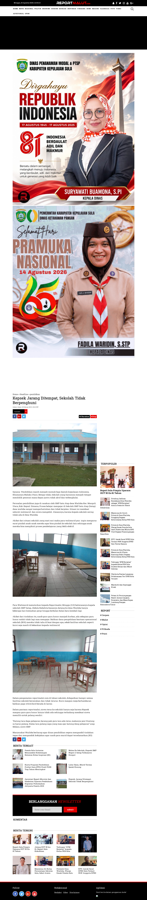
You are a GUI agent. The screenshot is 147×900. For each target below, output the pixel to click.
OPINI (27, 13)
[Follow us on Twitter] (21, 893)
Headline (24, 394)
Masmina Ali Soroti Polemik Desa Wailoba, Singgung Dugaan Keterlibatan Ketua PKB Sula (122, 516)
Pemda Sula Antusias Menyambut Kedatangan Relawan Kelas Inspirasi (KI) (37, 752)
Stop (94, 416)
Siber (65, 892)
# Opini (104, 624)
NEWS (21, 9)
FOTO (112, 9)
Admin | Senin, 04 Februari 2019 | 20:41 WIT (25, 407)
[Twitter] (24, 416)
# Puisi (103, 633)
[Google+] (19, 416)
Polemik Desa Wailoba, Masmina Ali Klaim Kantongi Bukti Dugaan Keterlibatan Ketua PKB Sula (122, 553)
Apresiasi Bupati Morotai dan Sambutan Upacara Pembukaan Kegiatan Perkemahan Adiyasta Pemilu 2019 (38, 782)
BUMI (88, 9)
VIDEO (118, 9)
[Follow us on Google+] (28, 893)
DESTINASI (71, 9)
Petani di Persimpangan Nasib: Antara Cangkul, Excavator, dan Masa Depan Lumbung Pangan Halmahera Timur (116, 600)
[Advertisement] (73, 33)
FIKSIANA (81, 9)
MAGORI (95, 9)
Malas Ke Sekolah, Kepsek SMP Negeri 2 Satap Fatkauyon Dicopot (82, 752)
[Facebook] (15, 416)
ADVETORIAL (18, 13)
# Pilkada (105, 629)
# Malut (104, 619)
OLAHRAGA (104, 9)
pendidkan (35, 394)
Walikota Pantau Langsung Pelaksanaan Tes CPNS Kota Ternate (122, 576)
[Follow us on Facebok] (15, 893)
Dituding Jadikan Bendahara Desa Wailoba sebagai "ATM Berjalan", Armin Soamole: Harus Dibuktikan (115, 503)
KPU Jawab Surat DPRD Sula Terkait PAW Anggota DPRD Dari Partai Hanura (87, 872)
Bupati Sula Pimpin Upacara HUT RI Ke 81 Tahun (21, 849)
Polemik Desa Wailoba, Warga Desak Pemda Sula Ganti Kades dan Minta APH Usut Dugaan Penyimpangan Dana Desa (117, 529)
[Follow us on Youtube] (34, 893)
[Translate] (25, 411)
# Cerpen (104, 615)
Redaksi (58, 892)
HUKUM (54, 9)
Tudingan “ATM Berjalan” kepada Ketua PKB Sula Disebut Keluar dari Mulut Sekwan (65, 851)
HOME (15, 9)
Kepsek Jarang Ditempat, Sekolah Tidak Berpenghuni (81, 780)
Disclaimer (75, 892)
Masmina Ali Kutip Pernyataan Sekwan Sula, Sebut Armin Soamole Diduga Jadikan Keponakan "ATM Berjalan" (44, 874)
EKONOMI (46, 9)
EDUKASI (62, 9)
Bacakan (85, 416)
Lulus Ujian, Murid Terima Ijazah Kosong (80, 766)
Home (15, 394)
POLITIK (37, 9)
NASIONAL (29, 9)
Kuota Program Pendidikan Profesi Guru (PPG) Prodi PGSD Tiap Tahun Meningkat (38, 767)
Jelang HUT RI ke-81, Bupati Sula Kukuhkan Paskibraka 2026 (43, 850)
